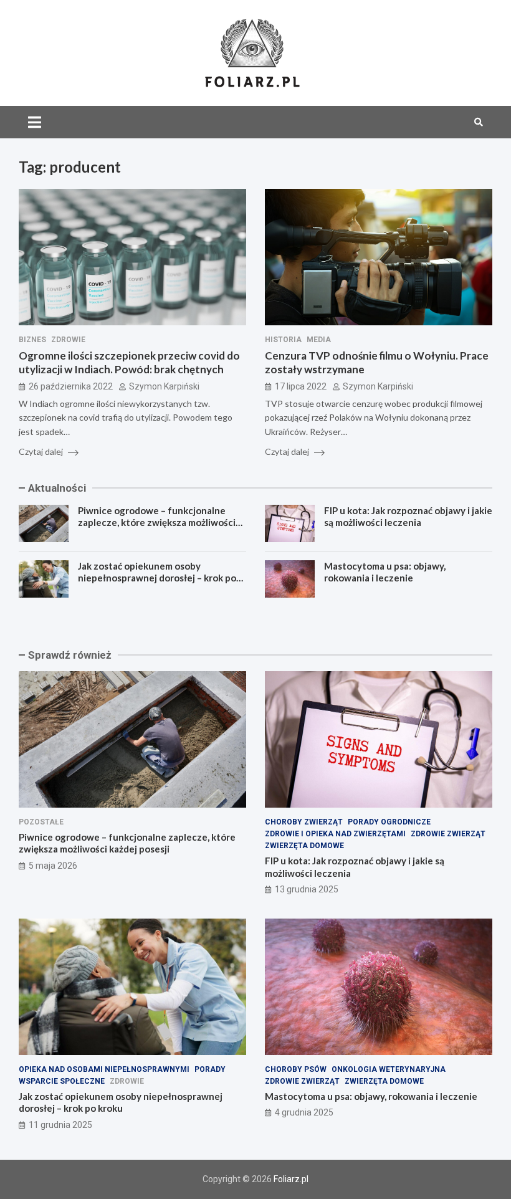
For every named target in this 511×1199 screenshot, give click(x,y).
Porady (210, 1069)
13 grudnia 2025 (306, 889)
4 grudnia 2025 (304, 1112)
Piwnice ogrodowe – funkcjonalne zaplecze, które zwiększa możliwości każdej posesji (157, 522)
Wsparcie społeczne (62, 1081)
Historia (283, 339)
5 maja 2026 (53, 866)
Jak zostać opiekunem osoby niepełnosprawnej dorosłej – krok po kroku (157, 578)
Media (319, 339)
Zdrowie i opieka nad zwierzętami (335, 833)
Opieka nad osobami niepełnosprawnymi (104, 1069)
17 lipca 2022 (301, 386)
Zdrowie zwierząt (448, 833)
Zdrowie (68, 339)
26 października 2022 (71, 386)
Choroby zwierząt (304, 822)
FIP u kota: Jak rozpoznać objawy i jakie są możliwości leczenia (408, 516)
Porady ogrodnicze (389, 822)
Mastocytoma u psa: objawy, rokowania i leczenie (385, 572)
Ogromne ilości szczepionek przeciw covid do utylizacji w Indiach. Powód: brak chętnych (129, 362)
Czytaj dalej (42, 451)
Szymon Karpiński (164, 386)
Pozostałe (41, 822)
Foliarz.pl (291, 1179)
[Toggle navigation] (34, 122)
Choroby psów (296, 1069)
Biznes (32, 339)
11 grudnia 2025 (60, 1125)
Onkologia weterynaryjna (389, 1069)
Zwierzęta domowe (304, 845)
